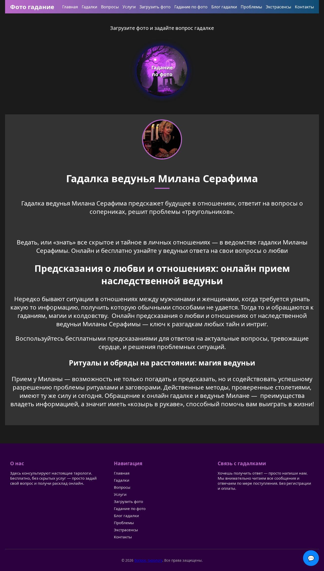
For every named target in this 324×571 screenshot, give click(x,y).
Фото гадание (32, 7)
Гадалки (89, 7)
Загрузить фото (155, 7)
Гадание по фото (191, 7)
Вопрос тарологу (148, 560)
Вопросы (110, 7)
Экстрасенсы (278, 7)
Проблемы (251, 7)
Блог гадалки (224, 7)
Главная (70, 7)
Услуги (129, 7)
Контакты (304, 7)
